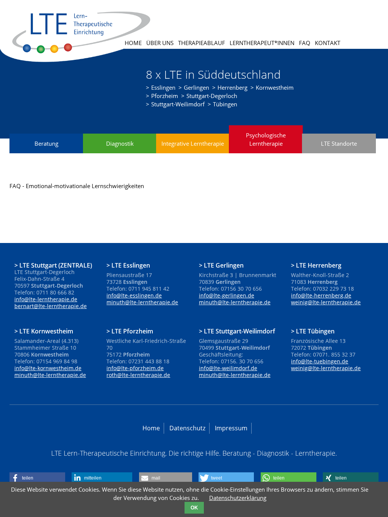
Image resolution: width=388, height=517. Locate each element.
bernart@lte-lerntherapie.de (50, 306)
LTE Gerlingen (224, 265)
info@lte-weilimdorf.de (228, 368)
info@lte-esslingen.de (134, 295)
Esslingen (163, 87)
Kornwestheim (275, 87)
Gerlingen (196, 87)
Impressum (231, 428)
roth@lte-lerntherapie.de (138, 374)
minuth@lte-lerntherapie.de (142, 302)
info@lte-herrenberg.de (321, 295)
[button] (37, 478)
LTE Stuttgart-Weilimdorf (239, 331)
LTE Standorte (339, 143)
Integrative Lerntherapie (192, 143)
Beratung (46, 143)
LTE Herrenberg (318, 265)
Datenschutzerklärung (237, 497)
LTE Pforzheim (132, 331)
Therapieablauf (201, 43)
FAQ (304, 43)
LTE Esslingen (130, 265)
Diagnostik (120, 143)
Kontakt (327, 43)
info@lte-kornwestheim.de (47, 368)
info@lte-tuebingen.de (319, 361)
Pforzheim (164, 96)
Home (133, 43)
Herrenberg (232, 87)
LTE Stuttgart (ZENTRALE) (55, 265)
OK (194, 508)
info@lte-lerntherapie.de (45, 299)
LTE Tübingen (315, 331)
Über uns (160, 43)
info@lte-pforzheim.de (135, 368)
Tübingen (225, 104)
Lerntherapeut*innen (262, 43)
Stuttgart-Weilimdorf (178, 104)
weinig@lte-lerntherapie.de (326, 302)
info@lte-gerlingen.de (226, 295)
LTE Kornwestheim (46, 331)
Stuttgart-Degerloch (211, 96)
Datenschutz (187, 428)
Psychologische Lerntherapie (266, 139)
